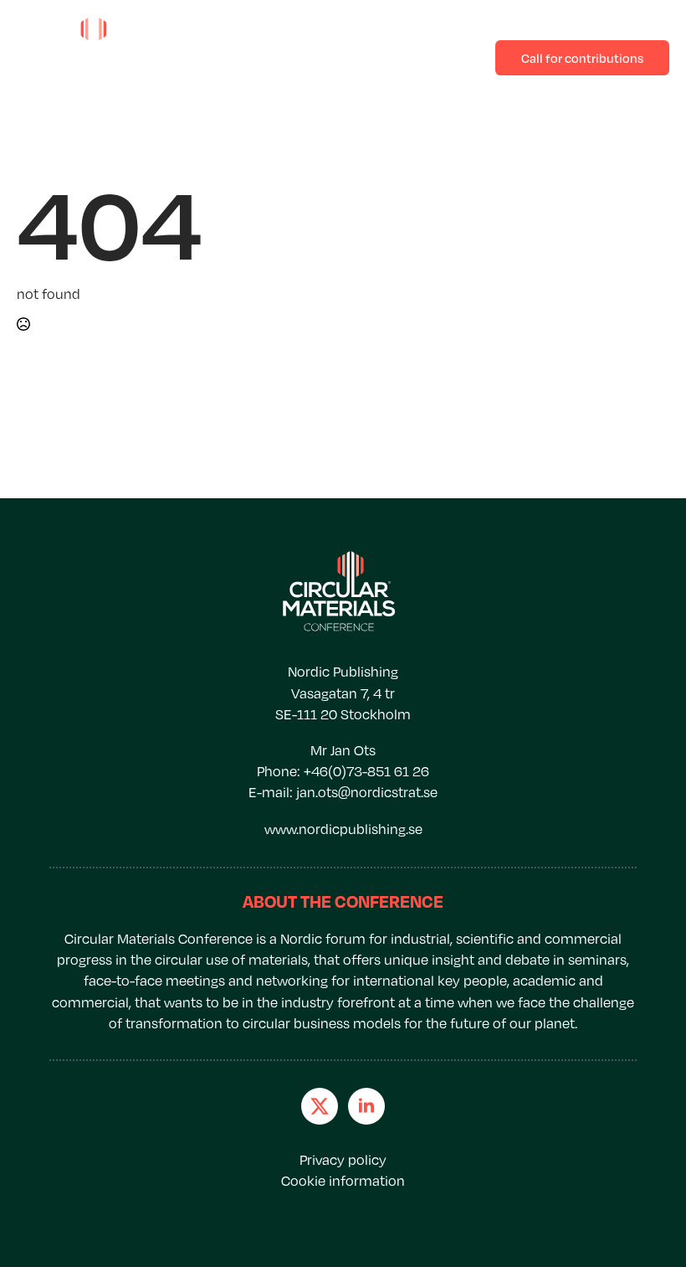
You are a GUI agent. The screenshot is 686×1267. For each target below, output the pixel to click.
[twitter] (319, 1106)
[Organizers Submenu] (463, 57)
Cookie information (343, 1180)
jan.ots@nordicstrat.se (367, 792)
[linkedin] (366, 1106)
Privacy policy (343, 1159)
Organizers (417, 56)
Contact (331, 56)
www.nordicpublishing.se (343, 829)
